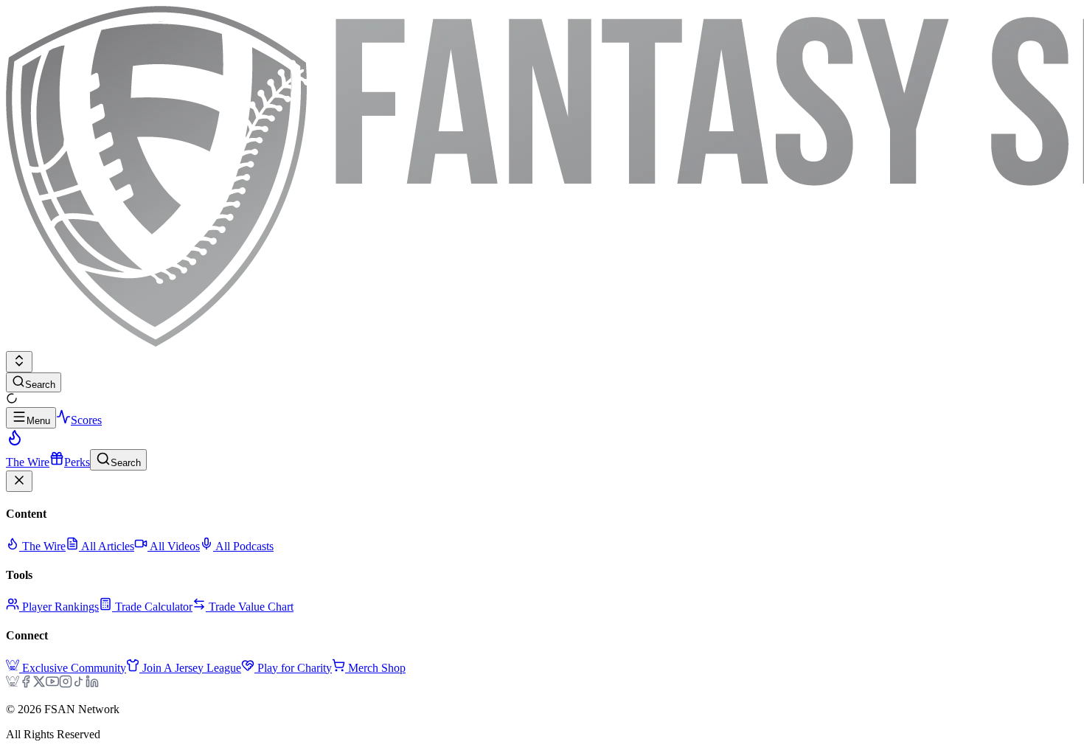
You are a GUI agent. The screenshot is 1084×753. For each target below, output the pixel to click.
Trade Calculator (153, 606)
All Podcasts (243, 546)
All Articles (106, 546)
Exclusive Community (74, 668)
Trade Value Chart (251, 606)
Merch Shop (377, 668)
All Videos (173, 546)
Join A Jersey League (191, 668)
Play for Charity (294, 668)
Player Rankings (60, 606)
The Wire (42, 546)
